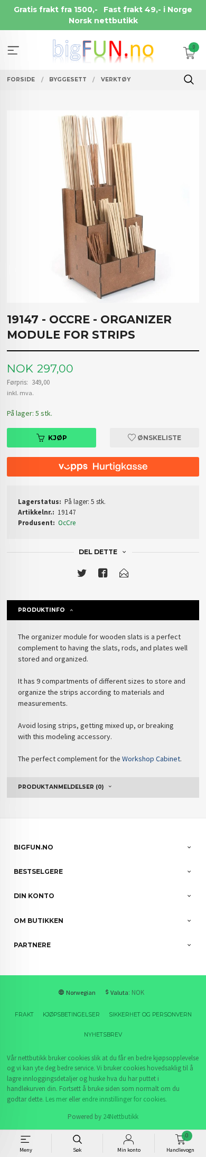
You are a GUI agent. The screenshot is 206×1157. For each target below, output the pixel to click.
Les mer (56, 1099)
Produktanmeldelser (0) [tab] (61, 786)
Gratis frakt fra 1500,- (56, 9)
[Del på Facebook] (103, 575)
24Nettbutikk (120, 1116)
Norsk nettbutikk (103, 20)
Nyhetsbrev (103, 1034)
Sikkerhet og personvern (150, 1014)
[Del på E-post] (124, 575)
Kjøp (57, 438)
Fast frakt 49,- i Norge (148, 9)
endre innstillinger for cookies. (124, 1099)
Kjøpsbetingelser (71, 1014)
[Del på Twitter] (81, 575)
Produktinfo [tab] (41, 610)
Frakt (24, 1014)
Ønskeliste (158, 438)
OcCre (67, 522)
